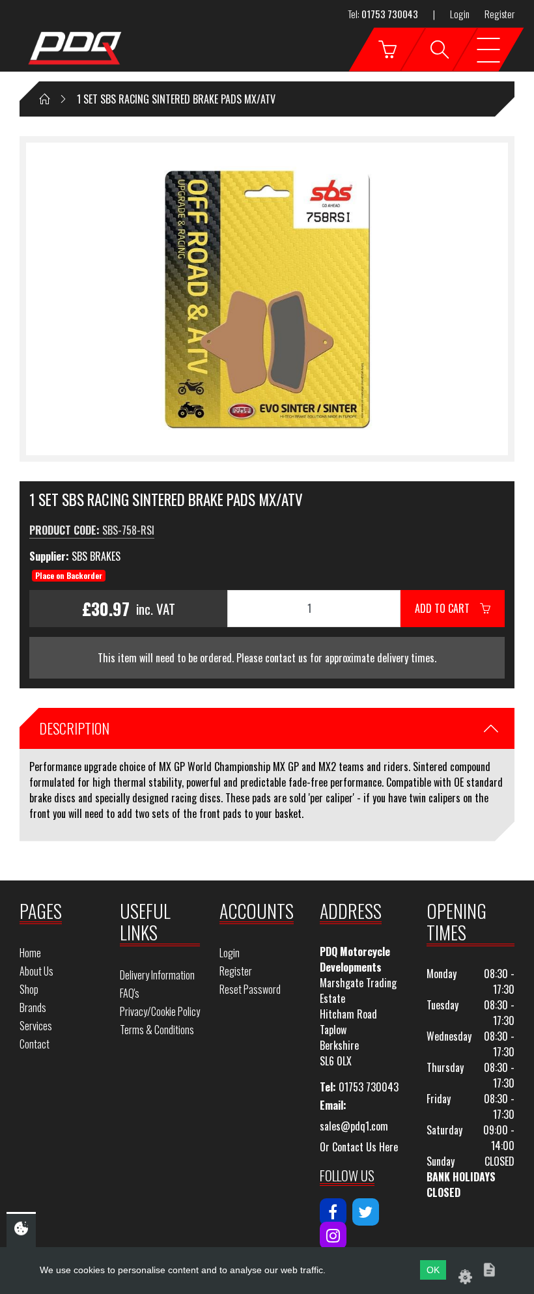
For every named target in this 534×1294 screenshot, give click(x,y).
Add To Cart (447, 608)
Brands (33, 1007)
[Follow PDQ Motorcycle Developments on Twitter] (365, 1212)
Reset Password (250, 989)
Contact (34, 1044)
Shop (29, 989)
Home (30, 953)
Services (36, 1026)
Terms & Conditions (157, 1029)
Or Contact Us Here (359, 1147)
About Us (36, 971)
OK (433, 1270)
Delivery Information (157, 975)
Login (460, 14)
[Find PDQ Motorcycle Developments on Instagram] (333, 1235)
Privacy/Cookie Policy (160, 1011)
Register (499, 14)
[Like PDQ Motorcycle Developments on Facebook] (333, 1212)
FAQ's (129, 993)
